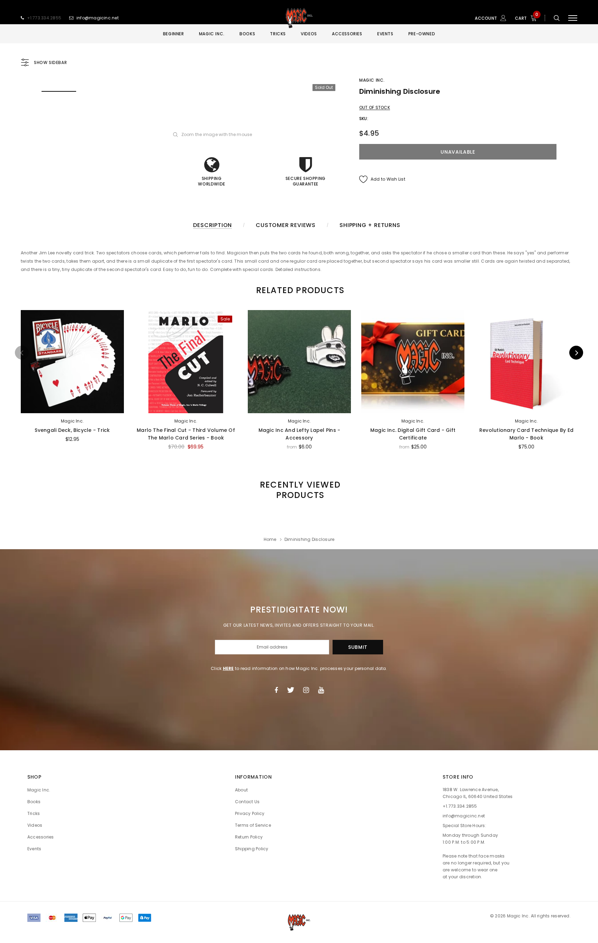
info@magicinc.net (97, 18)
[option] (59, 91)
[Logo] (299, 18)
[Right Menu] (572, 18)
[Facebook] (276, 690)
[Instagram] (306, 690)
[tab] (299, 290)
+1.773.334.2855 (44, 18)
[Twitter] (290, 690)
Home (270, 539)
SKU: (363, 118)
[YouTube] (321, 690)
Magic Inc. (372, 80)
